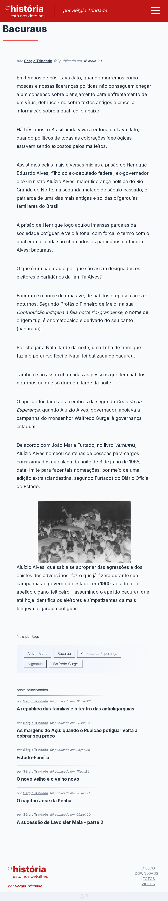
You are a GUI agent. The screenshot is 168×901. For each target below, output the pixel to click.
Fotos (149, 878)
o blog (148, 868)
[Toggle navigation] (155, 10)
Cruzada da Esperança (99, 653)
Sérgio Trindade (38, 61)
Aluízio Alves (37, 653)
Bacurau (64, 653)
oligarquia (35, 664)
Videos (148, 884)
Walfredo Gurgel (66, 664)
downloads (146, 873)
